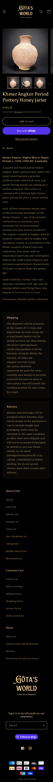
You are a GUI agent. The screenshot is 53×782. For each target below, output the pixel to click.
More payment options (26, 139)
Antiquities (12, 543)
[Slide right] (50, 83)
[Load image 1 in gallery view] (13, 83)
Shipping (18, 112)
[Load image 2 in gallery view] (26, 83)
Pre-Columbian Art (16, 536)
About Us (11, 636)
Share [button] (9, 148)
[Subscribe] (43, 725)
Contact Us (12, 579)
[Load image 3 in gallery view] (40, 83)
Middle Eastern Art (16, 551)
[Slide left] (3, 83)
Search (9, 499)
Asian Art (11, 529)
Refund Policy (13, 593)
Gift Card (11, 506)
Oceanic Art (12, 521)
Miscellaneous (14, 558)
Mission (10, 651)
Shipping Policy (14, 601)
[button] (4, 11)
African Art (12, 514)
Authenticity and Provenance (22, 643)
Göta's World (30, 779)
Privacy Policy (13, 608)
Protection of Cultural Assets (22, 658)
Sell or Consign (14, 586)
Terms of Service (15, 615)
